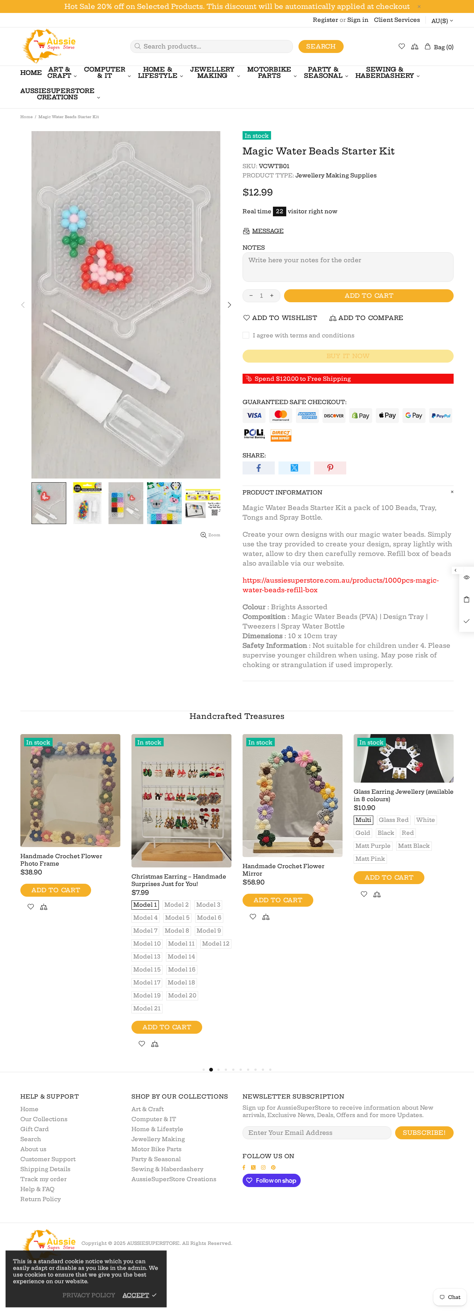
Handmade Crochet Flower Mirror (283, 870)
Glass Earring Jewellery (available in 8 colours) (404, 795)
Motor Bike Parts (156, 1149)
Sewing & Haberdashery (167, 1169)
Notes (254, 247)
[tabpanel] (70, 831)
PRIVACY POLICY (89, 1295)
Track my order (43, 1179)
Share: (254, 455)
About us (33, 1149)
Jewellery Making (158, 1139)
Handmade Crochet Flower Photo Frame (61, 860)
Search (321, 46)
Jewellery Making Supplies (336, 175)
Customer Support (48, 1159)
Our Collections (43, 1119)
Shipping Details (45, 1169)
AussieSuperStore (48, 46)
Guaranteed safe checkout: (295, 402)
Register (325, 19)
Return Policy (40, 1199)
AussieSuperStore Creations (173, 1179)
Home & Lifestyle (157, 1129)
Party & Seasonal (156, 1159)
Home (26, 116)
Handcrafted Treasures (237, 716)
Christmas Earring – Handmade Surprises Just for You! (178, 880)
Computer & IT (153, 1119)
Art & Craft (147, 1109)
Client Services (397, 19)
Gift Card (34, 1129)
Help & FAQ (37, 1189)
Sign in (357, 19)
